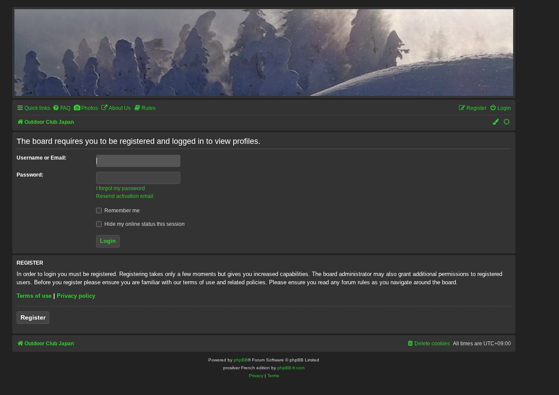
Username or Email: (41, 158)
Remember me (121, 211)
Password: (30, 175)
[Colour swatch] (496, 122)
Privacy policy (76, 296)
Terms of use (34, 296)
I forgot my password (120, 188)
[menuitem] (61, 108)
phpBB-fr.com (290, 367)
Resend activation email (124, 196)
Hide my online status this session (144, 224)
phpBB (241, 360)
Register (33, 317)
